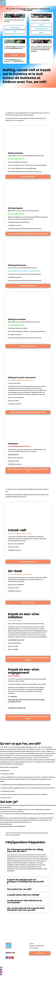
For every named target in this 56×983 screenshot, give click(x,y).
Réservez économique (28, 346)
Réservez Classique (28, 177)
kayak (41, 32)
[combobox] (28, 968)
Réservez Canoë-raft (28, 562)
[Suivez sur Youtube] (12, 957)
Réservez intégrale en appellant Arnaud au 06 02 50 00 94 (28, 234)
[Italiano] (1, 968)
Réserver (15, 55)
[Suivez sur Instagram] (10, 957)
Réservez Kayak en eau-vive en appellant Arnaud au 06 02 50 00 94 (27, 659)
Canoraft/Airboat (41, 29)
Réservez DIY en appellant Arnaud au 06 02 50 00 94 (28, 412)
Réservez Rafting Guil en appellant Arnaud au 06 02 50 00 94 (28, 470)
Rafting (41, 25)
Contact (31, 943)
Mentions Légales (33, 948)
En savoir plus (14, 27)
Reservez (40, 953)
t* (23, 9)
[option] (28, 970)
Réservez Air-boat (28, 602)
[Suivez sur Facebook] (7, 957)
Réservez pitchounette (28, 286)
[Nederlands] (1, 975)
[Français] (1, 970)
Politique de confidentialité (36, 946)
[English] (1, 972)
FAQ (14, 32)
